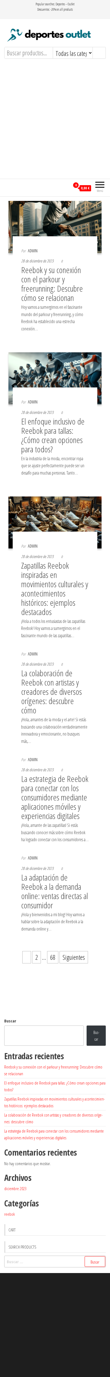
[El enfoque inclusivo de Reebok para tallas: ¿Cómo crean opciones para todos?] (55, 377)
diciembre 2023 (15, 1188)
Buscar (10, 1021)
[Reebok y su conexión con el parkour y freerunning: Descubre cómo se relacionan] (55, 226)
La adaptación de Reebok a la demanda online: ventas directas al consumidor (54, 891)
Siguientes (74, 957)
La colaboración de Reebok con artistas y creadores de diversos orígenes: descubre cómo (51, 691)
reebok (9, 1214)
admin (33, 250)
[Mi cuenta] (65, 187)
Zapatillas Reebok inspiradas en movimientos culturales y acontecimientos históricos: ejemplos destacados (54, 589)
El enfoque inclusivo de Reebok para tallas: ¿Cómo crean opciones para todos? (53, 435)
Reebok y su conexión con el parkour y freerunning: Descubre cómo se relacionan (52, 283)
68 (52, 957)
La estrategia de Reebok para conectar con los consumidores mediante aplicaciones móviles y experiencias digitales (54, 797)
